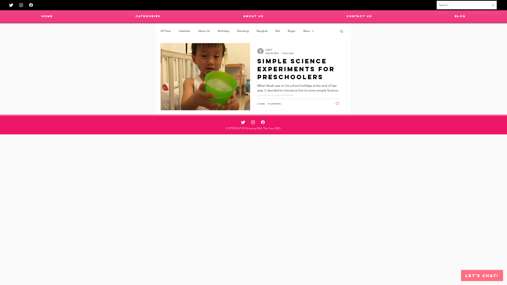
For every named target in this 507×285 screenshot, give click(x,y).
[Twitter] (11, 5)
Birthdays (223, 31)
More (306, 31)
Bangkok (262, 31)
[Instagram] (21, 5)
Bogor (291, 31)
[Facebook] (31, 5)
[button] (341, 31)
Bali (277, 31)
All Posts (165, 31)
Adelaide (184, 31)
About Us (204, 31)
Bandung (243, 31)
